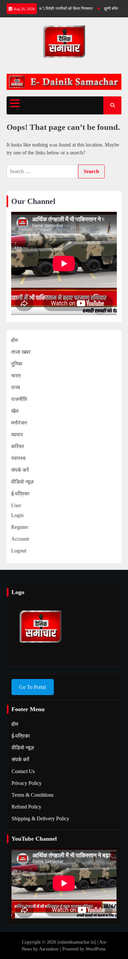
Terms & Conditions (32, 795)
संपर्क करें (20, 470)
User (16, 505)
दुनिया (16, 364)
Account (20, 539)
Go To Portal (32, 687)
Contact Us (23, 771)
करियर (17, 446)
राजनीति (19, 399)
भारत (16, 375)
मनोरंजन (19, 423)
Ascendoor (49, 949)
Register (19, 527)
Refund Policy (26, 806)
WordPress (95, 949)
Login (17, 515)
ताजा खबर (21, 352)
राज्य (15, 387)
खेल (15, 411)
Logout (18, 550)
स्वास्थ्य (18, 458)
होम (14, 340)
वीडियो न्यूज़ (22, 482)
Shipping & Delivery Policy (40, 818)
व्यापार (17, 434)
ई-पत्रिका (20, 493)
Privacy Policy (26, 783)
